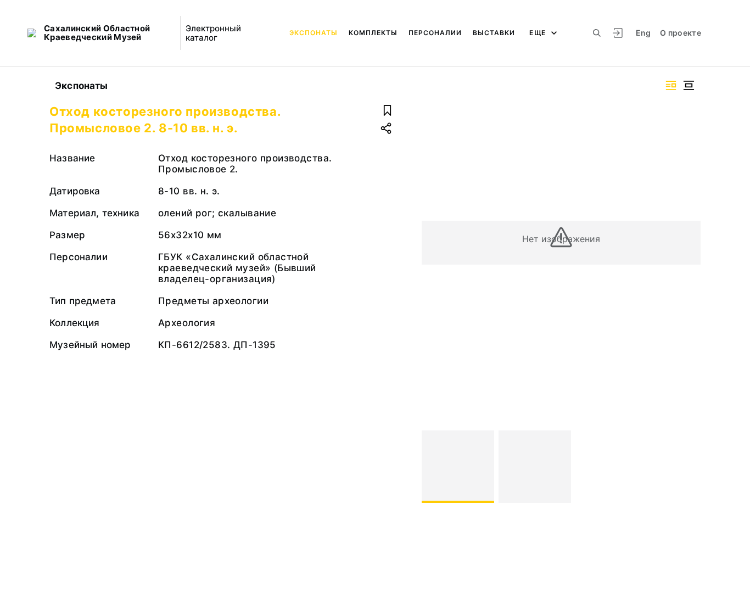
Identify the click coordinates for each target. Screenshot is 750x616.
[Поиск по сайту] (597, 33)
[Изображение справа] (671, 85)
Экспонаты (313, 33)
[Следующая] (687, 466)
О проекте (680, 32)
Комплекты (373, 33)
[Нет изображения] (458, 466)
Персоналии (435, 33)
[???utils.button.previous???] (435, 466)
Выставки (494, 33)
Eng (643, 32)
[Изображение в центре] (688, 85)
